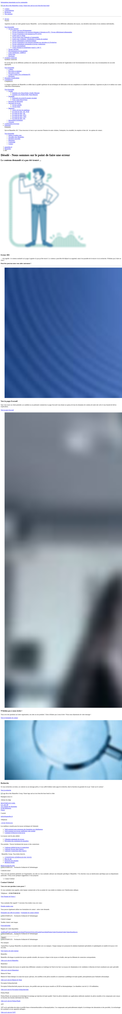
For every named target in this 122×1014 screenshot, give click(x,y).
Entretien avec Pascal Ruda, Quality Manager (26, 93)
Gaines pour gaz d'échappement (21, 30)
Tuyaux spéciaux (13, 49)
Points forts (11, 54)
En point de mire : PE (18, 113)
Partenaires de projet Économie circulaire (24, 98)
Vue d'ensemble (9, 27)
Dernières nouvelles (14, 138)
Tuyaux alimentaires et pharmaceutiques (24, 40)
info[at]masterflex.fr (7, 816)
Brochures (11, 56)
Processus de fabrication (15, 101)
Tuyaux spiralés (17, 105)
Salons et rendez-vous (15, 135)
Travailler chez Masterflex (16, 137)
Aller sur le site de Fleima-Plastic (10, 1001)
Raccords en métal (13, 73)
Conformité (11, 142)
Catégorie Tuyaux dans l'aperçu (14, 849)
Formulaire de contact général (30, 912)
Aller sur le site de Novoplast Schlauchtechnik (14, 989)
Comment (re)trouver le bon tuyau (15, 833)
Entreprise (8, 125)
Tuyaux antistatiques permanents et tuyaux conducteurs (28, 44)
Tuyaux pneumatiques (18, 46)
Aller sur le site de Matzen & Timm (11, 980)
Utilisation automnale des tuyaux (14, 839)
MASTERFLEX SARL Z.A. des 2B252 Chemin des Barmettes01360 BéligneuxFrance (9, 806)
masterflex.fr (8, 147)
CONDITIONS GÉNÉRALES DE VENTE (18, 857)
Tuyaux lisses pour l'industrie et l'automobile (25, 37)
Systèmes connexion (11, 58)
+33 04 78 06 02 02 (7, 823)
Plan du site (8, 859)
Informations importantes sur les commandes (14, 2)
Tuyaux (7, 19)
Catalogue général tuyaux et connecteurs (17, 847)
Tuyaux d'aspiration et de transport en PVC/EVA (27, 34)
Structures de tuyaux (14, 103)
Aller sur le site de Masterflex (9, 960)
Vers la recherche (6, 790)
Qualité (10, 91)
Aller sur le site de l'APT (8, 1012)
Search (3, 937)
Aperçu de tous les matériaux (21, 110)
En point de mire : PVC (19, 115)
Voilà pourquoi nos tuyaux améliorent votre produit (20, 831)
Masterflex (8, 149)
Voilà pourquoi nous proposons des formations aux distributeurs (24, 829)
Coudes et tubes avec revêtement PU (19, 74)
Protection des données (11, 860)
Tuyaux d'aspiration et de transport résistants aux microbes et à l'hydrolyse (34, 42)
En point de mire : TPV (19, 117)
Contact (10, 144)
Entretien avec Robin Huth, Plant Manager (25, 94)
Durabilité (11, 96)
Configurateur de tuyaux (12, 123)
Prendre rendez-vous (7, 906)
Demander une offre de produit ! (10, 912)
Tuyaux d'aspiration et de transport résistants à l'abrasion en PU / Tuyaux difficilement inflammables (42, 32)
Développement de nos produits (17, 51)
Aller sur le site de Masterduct (10, 970)
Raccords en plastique (15, 71)
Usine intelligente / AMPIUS (17, 52)
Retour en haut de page (8, 865)
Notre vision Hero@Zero (19, 100)
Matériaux (11, 108)
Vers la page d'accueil (7, 410)
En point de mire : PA (18, 118)
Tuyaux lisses (16, 106)
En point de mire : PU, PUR (20, 112)
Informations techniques (15, 120)
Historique (11, 140)
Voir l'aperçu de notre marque (9, 951)
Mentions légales (10, 862)
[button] (7, 9)
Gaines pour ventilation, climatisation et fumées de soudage (30, 39)
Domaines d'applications (12, 78)
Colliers (10, 69)
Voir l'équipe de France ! (8, 896)
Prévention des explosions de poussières (17, 841)
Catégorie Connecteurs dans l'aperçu (15, 851)
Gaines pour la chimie (18, 35)
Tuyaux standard (13, 29)
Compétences (9, 79)
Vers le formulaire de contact (9, 718)
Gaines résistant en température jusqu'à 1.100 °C (26, 47)
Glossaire (11, 122)
